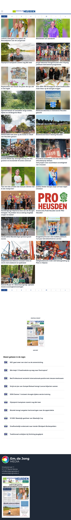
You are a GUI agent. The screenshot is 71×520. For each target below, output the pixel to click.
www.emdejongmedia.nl (10, 473)
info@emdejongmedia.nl (10, 471)
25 (46, 16)
